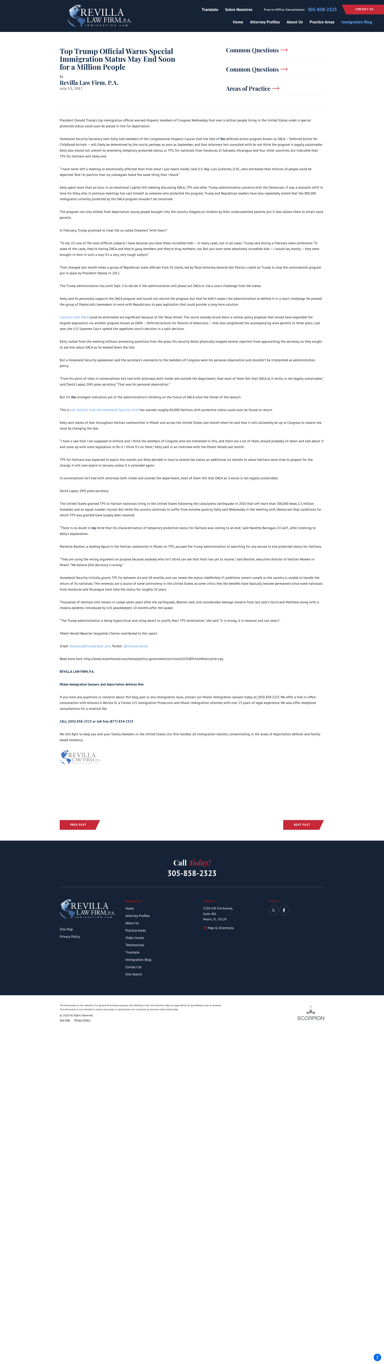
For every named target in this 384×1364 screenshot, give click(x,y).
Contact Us (364, 9)
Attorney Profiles (137, 915)
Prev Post (78, 824)
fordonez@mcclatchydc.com (89, 646)
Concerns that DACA (74, 317)
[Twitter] (273, 910)
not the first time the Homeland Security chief (105, 410)
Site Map (66, 929)
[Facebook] (284, 910)
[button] (377, 1357)
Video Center (134, 938)
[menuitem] (240, 22)
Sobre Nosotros (238, 9)
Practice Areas (135, 930)
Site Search (133, 974)
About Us (132, 923)
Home (129, 908)
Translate (210, 9)
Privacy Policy (70, 936)
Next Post (302, 824)
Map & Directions (221, 928)
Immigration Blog (138, 959)
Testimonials (134, 945)
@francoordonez (135, 646)
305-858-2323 (322, 9)
